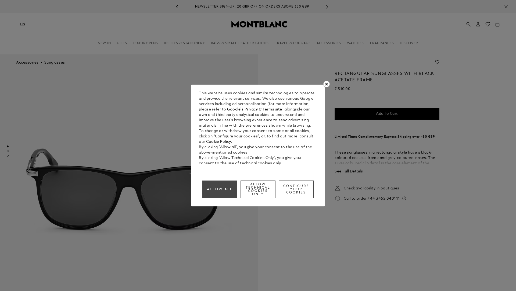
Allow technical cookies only (258, 189)
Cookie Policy (218, 142)
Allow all (220, 189)
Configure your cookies (296, 189)
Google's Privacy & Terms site (254, 109)
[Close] (326, 84)
